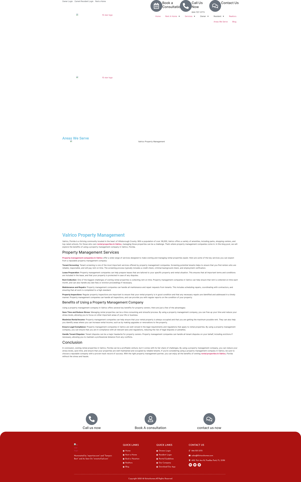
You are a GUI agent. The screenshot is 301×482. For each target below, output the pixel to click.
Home (158, 16)
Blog (234, 21)
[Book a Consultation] (156, 6)
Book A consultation (150, 428)
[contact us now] (209, 419)
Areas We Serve (221, 21)
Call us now (92, 428)
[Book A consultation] (150, 419)
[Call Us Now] (186, 6)
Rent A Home (171, 16)
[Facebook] (190, 464)
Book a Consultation (172, 5)
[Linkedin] (199, 464)
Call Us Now (197, 5)
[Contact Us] (215, 6)
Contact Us (230, 3)
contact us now (209, 428)
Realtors (232, 16)
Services (188, 16)
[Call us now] (92, 419)
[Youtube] (194, 464)
